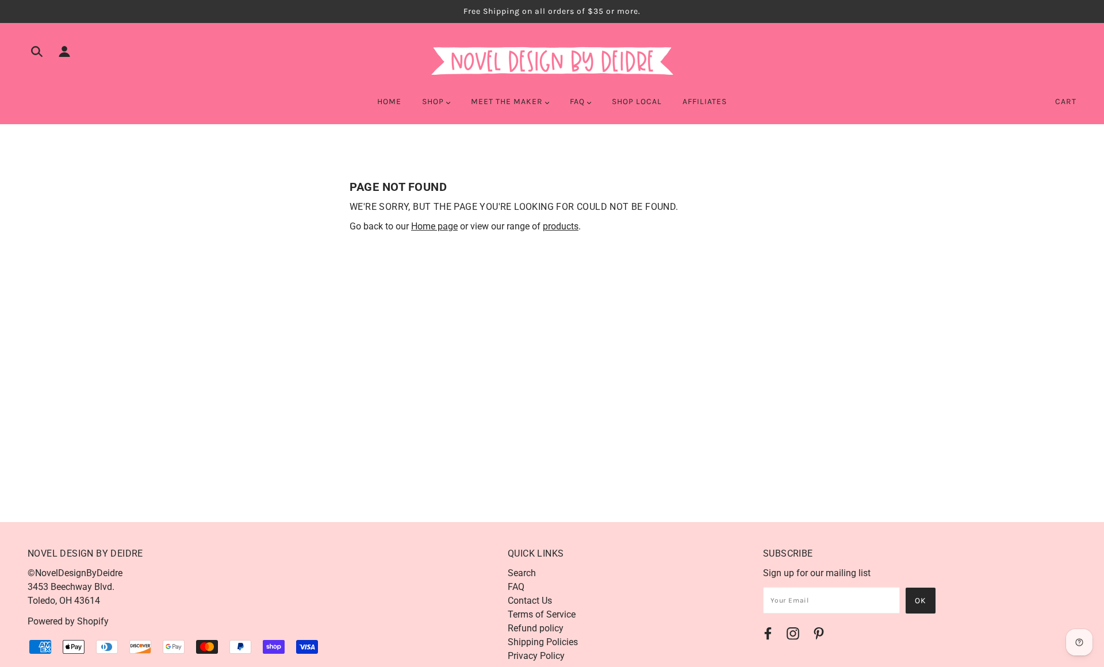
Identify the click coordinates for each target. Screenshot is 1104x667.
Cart (1065, 101)
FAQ (516, 586)
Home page (434, 226)
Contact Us (530, 600)
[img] (37, 53)
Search (522, 573)
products (560, 226)
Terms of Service (542, 614)
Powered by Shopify (68, 621)
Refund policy (536, 628)
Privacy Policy (536, 655)
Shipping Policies (543, 642)
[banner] (552, 59)
